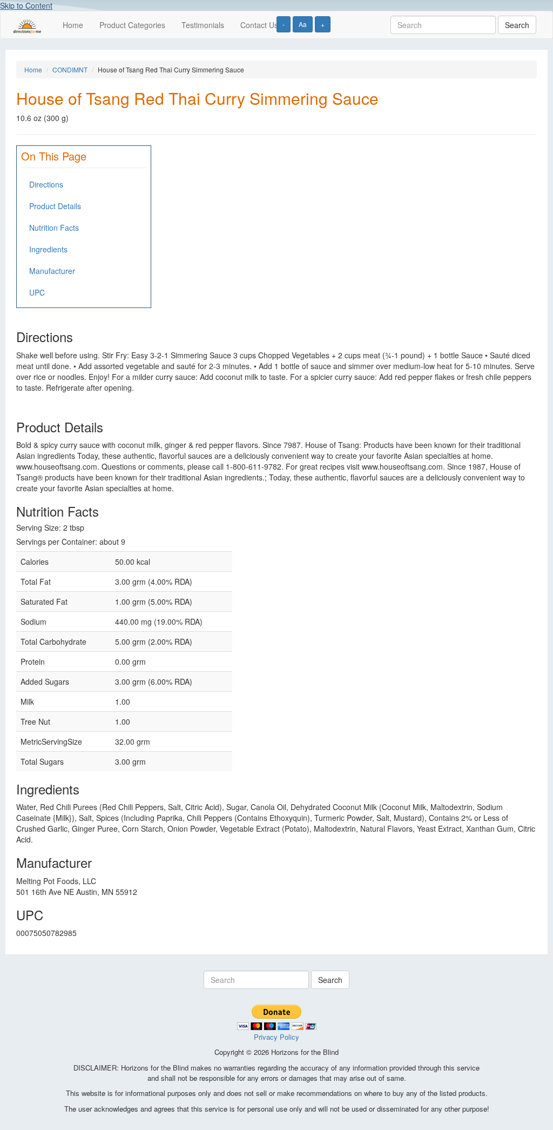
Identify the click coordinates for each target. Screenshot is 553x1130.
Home (73, 24)
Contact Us (259, 24)
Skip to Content (26, 5)
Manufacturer (52, 270)
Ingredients (48, 249)
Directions (46, 184)
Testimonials (202, 24)
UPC (37, 292)
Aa (303, 24)
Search (517, 24)
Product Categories (132, 24)
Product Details (55, 205)
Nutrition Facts (54, 227)
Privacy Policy (276, 1037)
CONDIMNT (69, 69)
